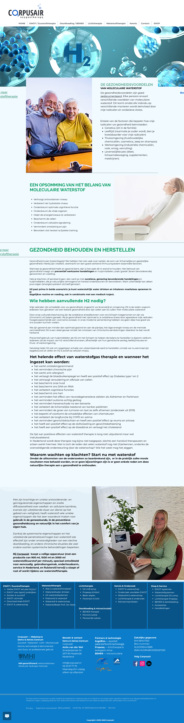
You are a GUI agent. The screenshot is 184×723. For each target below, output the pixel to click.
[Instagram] (142, 663)
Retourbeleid (64, 708)
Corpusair (22, 554)
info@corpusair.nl (72, 663)
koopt (34, 554)
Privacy (29, 708)
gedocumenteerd (111, 96)
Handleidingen (162, 608)
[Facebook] (135, 663)
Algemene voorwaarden (46, 708)
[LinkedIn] (149, 663)
